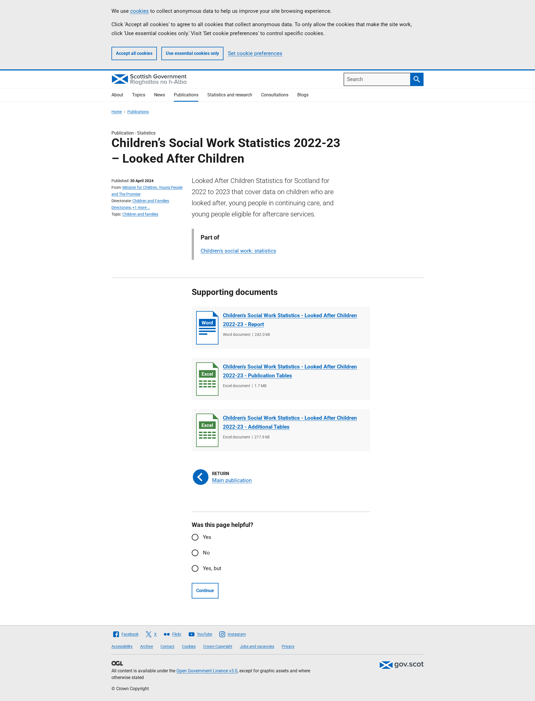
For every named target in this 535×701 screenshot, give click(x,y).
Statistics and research (229, 94)
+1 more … (141, 207)
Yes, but (212, 568)
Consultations (274, 94)
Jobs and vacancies (257, 646)
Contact (167, 646)
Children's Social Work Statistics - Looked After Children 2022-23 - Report (290, 320)
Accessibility (122, 646)
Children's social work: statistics (238, 251)
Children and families (140, 214)
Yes (207, 537)
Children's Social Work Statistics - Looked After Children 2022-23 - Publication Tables (290, 371)
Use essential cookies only (192, 53)
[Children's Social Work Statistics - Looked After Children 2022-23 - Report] (207, 328)
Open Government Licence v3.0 (206, 670)
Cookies (189, 646)
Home (116, 111)
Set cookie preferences (255, 53)
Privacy (288, 646)
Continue (205, 590)
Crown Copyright (217, 646)
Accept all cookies (134, 53)
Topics (138, 94)
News (159, 94)
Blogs (302, 94)
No (206, 552)
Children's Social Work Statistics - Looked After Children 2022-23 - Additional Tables (290, 422)
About (117, 94)
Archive (146, 646)
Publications (186, 94)
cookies (139, 11)
